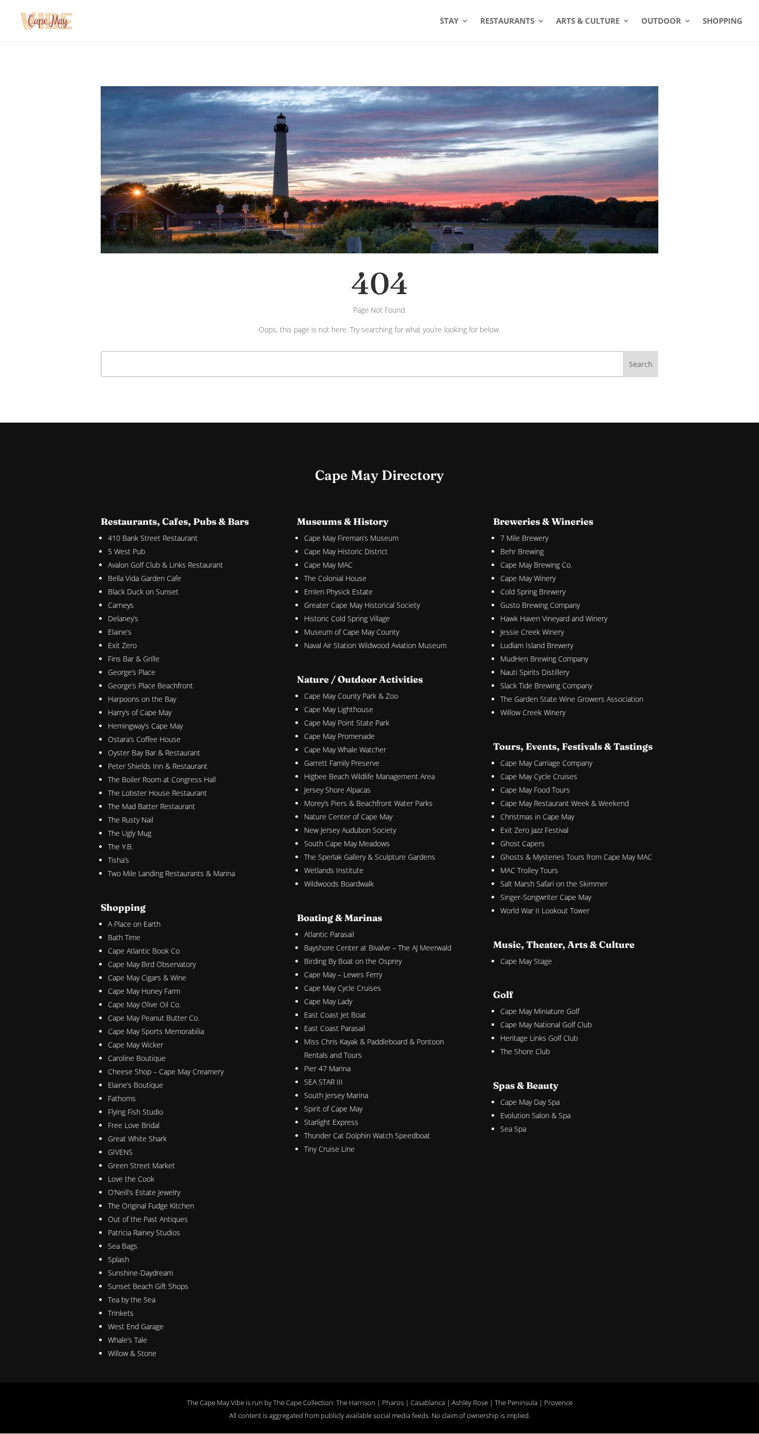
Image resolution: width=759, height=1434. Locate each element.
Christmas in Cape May (537, 816)
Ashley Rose (470, 1402)
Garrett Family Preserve (342, 763)
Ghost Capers (522, 843)
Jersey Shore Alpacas (337, 790)
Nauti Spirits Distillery (534, 672)
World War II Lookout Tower (545, 910)
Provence (558, 1402)
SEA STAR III (323, 1082)
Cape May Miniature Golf (539, 1011)
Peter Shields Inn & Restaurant (158, 766)
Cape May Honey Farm (144, 991)
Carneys (121, 605)
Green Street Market (141, 1165)
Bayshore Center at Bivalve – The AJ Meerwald (377, 948)
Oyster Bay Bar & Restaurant (154, 753)
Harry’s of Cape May (139, 712)
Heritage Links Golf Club (539, 1038)
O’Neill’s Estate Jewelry (144, 1192)
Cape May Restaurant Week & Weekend (564, 803)
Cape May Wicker (135, 1045)
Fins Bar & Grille (134, 659)
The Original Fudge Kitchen (151, 1206)
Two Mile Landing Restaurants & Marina (171, 873)
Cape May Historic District (346, 551)
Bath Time (124, 937)
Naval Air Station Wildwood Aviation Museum (375, 645)
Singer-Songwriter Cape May (545, 897)
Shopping (722, 21)
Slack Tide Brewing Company (546, 685)
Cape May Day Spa (530, 1102)
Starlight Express (331, 1122)
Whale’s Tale (127, 1340)
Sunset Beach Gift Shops (148, 1286)
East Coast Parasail (334, 1028)
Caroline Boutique (137, 1058)
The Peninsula (516, 1402)
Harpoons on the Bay (142, 699)
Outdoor (661, 21)
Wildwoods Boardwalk (339, 884)
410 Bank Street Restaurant (153, 538)
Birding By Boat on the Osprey (353, 961)
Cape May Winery (528, 578)
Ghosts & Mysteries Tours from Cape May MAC (576, 857)
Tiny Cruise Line (329, 1149)
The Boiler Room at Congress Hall (162, 779)
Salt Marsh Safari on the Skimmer (554, 884)
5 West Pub (126, 551)
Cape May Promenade (339, 736)
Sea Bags (122, 1246)
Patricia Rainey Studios (144, 1232)
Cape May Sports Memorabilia (156, 1031)
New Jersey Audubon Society (350, 830)
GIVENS (120, 1152)
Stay (449, 21)
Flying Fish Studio (135, 1112)
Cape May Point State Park (346, 723)
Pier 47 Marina (327, 1068)
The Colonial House (335, 578)
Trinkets (121, 1313)
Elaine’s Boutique (135, 1085)
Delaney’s (123, 618)
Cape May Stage (526, 961)
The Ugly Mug (129, 833)
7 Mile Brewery (524, 538)
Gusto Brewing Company (540, 605)
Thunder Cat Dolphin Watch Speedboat (367, 1135)
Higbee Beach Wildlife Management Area (369, 776)
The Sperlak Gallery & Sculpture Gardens (369, 857)
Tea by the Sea (131, 1299)
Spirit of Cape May (333, 1109)
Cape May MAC (328, 565)
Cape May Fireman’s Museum (351, 538)
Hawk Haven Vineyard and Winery (553, 618)
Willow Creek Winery (532, 712)
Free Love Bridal (134, 1125)
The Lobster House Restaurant (157, 793)
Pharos (393, 1402)
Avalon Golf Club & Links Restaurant (165, 565)
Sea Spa (513, 1129)
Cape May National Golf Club (546, 1024)
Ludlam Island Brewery (536, 645)
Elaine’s (120, 632)
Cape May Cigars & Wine (147, 977)
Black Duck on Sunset (143, 592)
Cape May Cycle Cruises (342, 988)
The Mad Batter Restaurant (151, 806)
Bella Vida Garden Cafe (144, 578)
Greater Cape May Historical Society (362, 605)
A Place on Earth (134, 924)
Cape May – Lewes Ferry (343, 974)
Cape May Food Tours (535, 790)
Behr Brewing (522, 551)
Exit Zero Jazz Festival (534, 830)
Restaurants (507, 21)
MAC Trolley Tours (529, 870)
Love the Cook (131, 1179)
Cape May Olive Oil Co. (144, 1004)
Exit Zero (122, 645)
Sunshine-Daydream (140, 1273)
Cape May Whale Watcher (345, 749)
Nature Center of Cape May (348, 816)
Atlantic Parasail (329, 934)
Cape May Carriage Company (546, 763)
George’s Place (131, 672)
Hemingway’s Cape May (145, 726)
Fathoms (122, 1098)
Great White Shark (137, 1138)
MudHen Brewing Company (544, 659)
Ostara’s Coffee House (144, 739)
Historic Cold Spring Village (347, 618)
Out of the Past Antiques (148, 1219)
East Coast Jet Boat (335, 1015)
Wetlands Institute (333, 870)
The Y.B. (120, 846)
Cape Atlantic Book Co (144, 951)
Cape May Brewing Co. (536, 565)
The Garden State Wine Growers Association (571, 699)
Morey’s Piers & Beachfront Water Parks (368, 803)
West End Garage (136, 1326)
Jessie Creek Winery (532, 632)
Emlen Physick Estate (338, 592)
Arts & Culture (588, 21)
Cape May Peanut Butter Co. (153, 1018)
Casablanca (427, 1402)
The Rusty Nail (130, 820)
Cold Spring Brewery (532, 592)
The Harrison (355, 1402)
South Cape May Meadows (347, 843)
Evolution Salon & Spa (535, 1115)
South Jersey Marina (336, 1095)
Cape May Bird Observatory (152, 964)
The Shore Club (525, 1051)
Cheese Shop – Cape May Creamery (166, 1071)
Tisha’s (118, 860)
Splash (118, 1259)
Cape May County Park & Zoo (351, 696)
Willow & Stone (132, 1353)
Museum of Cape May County (351, 632)
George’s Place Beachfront (150, 685)
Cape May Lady (328, 1001)
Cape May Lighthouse (338, 709)
